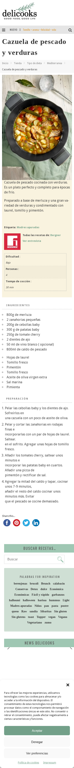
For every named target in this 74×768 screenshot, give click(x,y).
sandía (34, 611)
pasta (55, 605)
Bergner (55, 235)
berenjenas (20, 583)
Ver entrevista (32, 241)
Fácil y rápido (40, 594)
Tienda (18, 63)
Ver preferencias (37, 753)
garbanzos (58, 594)
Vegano (62, 617)
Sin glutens (18, 617)
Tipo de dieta (34, 63)
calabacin (59, 583)
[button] (68, 685)
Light (66, 600)
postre (64, 605)
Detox (34, 589)
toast (31, 617)
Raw (24, 611)
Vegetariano (34, 622)
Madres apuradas (28, 227)
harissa (42, 600)
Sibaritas (45, 611)
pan (46, 605)
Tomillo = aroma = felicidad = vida (39, 29)
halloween (29, 600)
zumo (48, 622)
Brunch (45, 583)
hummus (54, 600)
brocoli (34, 583)
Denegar (37, 742)
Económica (56, 589)
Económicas (21, 594)
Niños (38, 605)
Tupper (41, 617)
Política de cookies (28, 762)
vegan (52, 617)
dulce (43, 589)
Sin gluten (60, 611)
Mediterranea (54, 63)
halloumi (14, 600)
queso (15, 611)
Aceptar (37, 730)
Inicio (5, 63)
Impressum (49, 762)
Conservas (21, 589)
